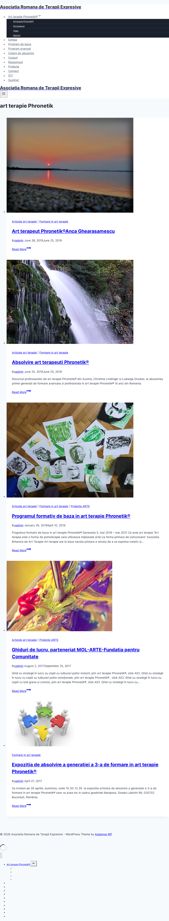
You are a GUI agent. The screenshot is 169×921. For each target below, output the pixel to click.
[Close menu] (1, 855)
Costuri (13, 57)
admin (19, 240)
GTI (10, 75)
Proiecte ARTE (80, 506)
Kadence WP (103, 834)
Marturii (16, 35)
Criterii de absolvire (21, 53)
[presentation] (88, 166)
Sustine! (13, 80)
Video (15, 31)
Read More (21, 249)
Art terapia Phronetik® (23, 21)
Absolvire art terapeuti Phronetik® (50, 362)
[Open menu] (3, 94)
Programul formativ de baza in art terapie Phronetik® (71, 516)
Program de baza (19, 44)
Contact (13, 71)
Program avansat (19, 48)
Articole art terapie (24, 221)
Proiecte (13, 66)
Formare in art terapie (53, 221)
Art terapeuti (19, 26)
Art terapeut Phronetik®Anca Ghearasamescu (63, 231)
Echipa (12, 39)
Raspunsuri (15, 62)
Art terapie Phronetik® (18, 864)
